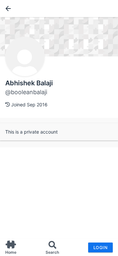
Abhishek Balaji (29, 83)
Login (100, 247)
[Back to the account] (7, 8)
